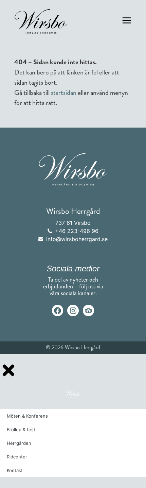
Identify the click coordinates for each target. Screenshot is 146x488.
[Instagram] (73, 310)
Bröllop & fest (21, 429)
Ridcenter (17, 456)
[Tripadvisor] (88, 310)
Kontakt (15, 470)
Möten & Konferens (27, 416)
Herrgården (19, 443)
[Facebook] (57, 310)
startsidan (63, 93)
